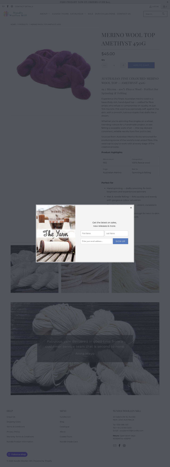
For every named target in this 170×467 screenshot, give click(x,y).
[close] (131, 207)
